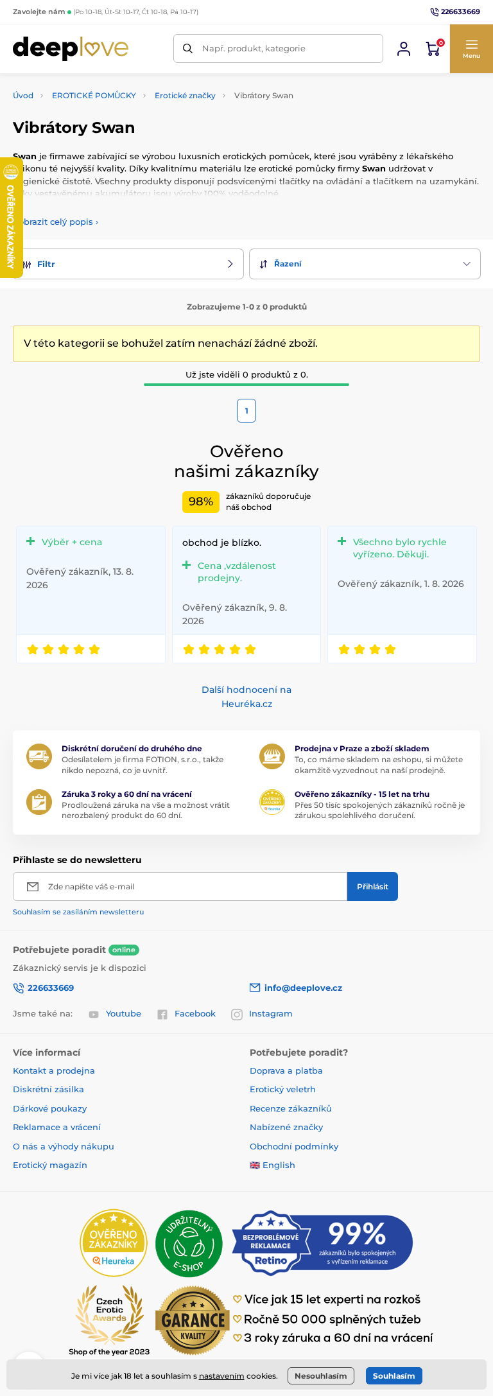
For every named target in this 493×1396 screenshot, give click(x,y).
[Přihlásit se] (404, 48)
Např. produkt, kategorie (254, 48)
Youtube (123, 1013)
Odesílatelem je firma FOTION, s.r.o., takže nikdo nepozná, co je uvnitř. (142, 765)
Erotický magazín (50, 1165)
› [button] (55, 221)
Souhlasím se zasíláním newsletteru (78, 911)
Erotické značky (185, 95)
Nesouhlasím (321, 1376)
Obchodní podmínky (294, 1146)
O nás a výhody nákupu (63, 1146)
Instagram (271, 1013)
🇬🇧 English (272, 1165)
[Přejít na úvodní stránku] (70, 49)
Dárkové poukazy (50, 1108)
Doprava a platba (286, 1070)
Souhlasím (394, 1376)
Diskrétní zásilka (48, 1089)
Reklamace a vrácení (57, 1127)
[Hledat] (187, 48)
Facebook (195, 1013)
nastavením (222, 1376)
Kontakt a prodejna (54, 1070)
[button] (471, 48)
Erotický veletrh (283, 1089)
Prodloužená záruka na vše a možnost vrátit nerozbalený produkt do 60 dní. (146, 810)
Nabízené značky (286, 1127)
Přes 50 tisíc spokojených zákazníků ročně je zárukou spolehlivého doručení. (380, 810)
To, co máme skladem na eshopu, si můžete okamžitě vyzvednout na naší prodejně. (379, 765)
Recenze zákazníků (291, 1108)
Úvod (23, 95)
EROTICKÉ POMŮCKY (94, 95)
